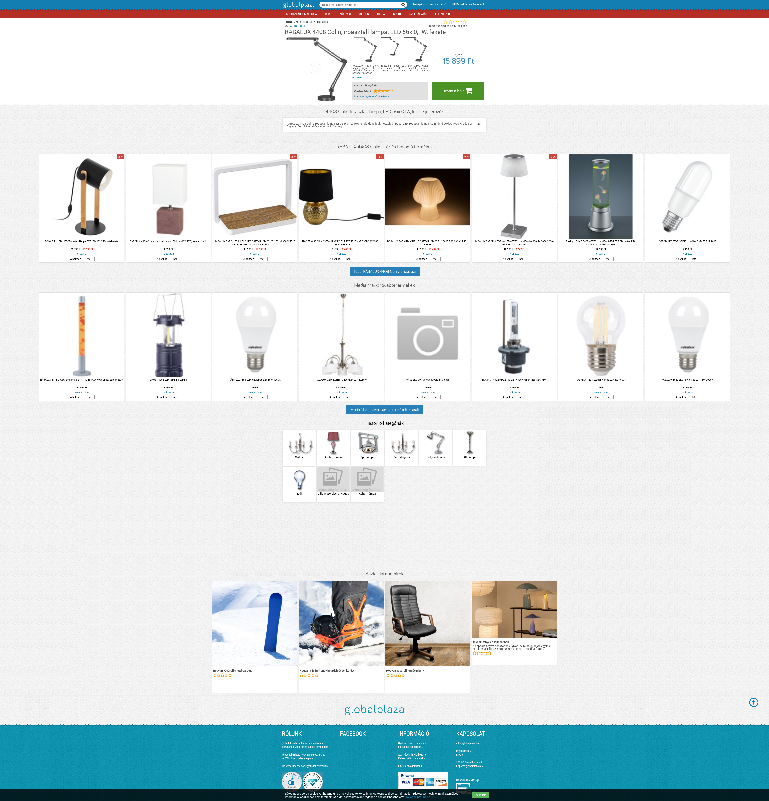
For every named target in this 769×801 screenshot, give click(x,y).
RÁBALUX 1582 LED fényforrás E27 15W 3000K (687, 379)
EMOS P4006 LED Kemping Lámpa (168, 379)
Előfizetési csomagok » (410, 747)
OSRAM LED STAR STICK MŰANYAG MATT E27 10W (687, 241)
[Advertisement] (384, 537)
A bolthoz (75, 258)
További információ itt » (421, 797)
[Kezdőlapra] (298, 7)
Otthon (297, 21)
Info (88, 258)
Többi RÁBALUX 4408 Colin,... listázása (385, 272)
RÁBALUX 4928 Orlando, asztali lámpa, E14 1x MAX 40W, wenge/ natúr (168, 241)
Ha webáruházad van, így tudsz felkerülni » (305, 766)
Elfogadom (480, 794)
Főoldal (288, 21)
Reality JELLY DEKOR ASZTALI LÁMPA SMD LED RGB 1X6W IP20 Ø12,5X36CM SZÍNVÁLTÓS (601, 243)
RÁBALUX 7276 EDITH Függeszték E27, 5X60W (341, 379)
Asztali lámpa (321, 21)
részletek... (358, 77)
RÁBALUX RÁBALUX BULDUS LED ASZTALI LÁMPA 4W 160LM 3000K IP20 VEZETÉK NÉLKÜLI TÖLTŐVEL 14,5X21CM (254, 243)
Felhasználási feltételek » (411, 758)
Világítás (307, 21)
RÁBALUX (300, 26)
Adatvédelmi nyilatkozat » (412, 754)
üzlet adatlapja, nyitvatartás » (371, 96)
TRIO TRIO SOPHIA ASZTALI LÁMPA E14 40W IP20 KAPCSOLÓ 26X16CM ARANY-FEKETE (341, 243)
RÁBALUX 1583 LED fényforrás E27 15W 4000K (255, 379)
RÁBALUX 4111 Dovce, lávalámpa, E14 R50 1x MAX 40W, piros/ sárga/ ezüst (81, 379)
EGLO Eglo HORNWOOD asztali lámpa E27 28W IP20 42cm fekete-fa (81, 241)
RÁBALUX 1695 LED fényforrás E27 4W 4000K (601, 379)
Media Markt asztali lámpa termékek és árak (384, 410)
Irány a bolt (454, 90)
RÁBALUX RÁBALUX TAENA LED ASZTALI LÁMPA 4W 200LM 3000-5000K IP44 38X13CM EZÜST (514, 243)
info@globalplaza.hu (467, 743)
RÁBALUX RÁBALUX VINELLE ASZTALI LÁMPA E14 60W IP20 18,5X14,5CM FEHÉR (428, 243)
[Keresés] (403, 5)
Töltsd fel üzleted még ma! (299, 758)
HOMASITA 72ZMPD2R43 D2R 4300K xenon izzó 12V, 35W (514, 379)
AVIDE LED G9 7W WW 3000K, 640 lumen (428, 379)
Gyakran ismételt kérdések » (413, 743)
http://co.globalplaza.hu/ (469, 766)
